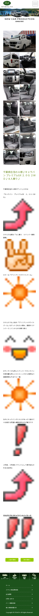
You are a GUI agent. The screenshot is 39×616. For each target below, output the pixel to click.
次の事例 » (27, 560)
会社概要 (8, 594)
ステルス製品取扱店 (12, 590)
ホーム (8, 585)
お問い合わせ (10, 599)
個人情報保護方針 (11, 607)
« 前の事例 (12, 560)
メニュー (35, 3)
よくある (34, 578)
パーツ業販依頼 (10, 603)
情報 (24, 578)
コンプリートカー (5, 578)
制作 (14, 578)
